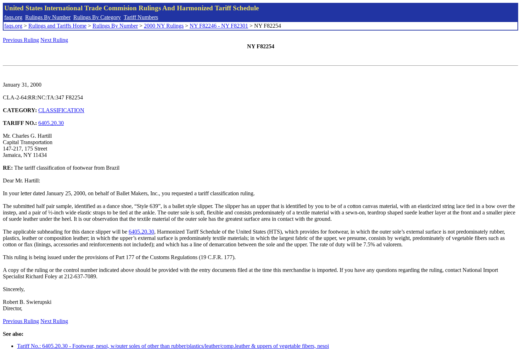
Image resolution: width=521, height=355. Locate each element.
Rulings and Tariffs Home (57, 26)
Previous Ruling (21, 40)
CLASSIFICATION (61, 110)
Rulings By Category (97, 17)
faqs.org (13, 17)
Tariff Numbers (141, 17)
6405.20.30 (51, 123)
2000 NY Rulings (164, 26)
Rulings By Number (48, 17)
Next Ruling (54, 40)
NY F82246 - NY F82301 (219, 26)
